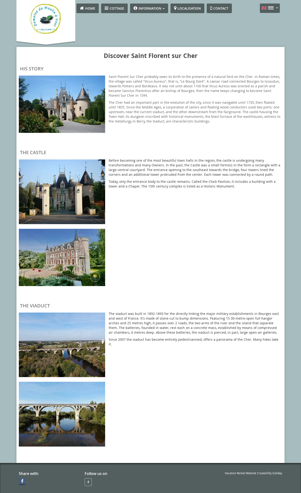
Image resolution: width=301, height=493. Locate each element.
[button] (149, 8)
